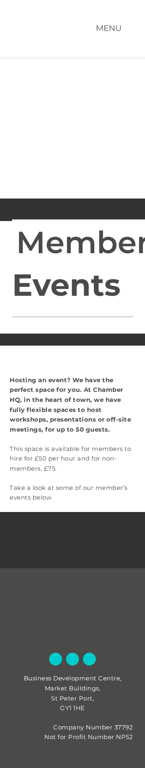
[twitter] (72, 659)
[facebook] (55, 659)
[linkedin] (89, 659)
